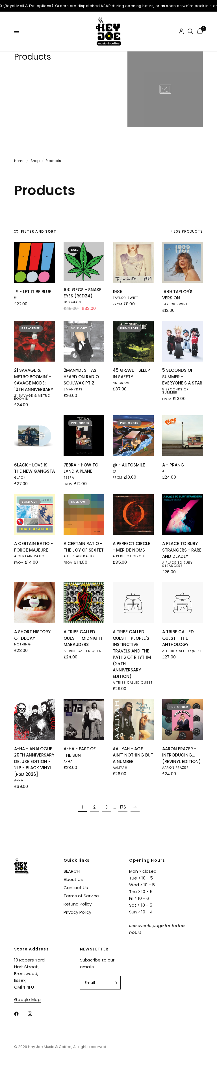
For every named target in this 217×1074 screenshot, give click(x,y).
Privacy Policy (77, 912)
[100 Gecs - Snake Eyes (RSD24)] (84, 261)
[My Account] (181, 31)
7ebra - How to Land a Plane (81, 468)
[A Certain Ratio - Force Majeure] (34, 514)
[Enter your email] (115, 982)
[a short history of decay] (34, 602)
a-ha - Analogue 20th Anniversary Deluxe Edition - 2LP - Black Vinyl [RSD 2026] (34, 761)
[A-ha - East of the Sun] (84, 719)
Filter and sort (38, 231)
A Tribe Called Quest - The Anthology (178, 638)
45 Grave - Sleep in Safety (131, 373)
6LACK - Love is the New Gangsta (34, 468)
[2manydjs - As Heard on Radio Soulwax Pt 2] (84, 341)
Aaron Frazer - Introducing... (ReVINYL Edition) (181, 755)
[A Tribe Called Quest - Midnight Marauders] (84, 602)
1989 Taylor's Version (177, 295)
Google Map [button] (27, 999)
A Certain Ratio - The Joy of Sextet (84, 547)
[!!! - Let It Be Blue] (34, 262)
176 (123, 807)
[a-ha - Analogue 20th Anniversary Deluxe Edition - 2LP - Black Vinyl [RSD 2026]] (34, 719)
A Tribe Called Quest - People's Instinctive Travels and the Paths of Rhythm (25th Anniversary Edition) (132, 654)
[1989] (133, 262)
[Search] (190, 31)
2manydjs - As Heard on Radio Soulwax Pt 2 (81, 376)
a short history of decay (32, 635)
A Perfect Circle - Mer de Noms (131, 547)
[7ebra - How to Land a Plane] (84, 435)
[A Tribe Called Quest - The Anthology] (182, 602)
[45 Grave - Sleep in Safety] (133, 341)
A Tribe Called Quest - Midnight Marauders (83, 638)
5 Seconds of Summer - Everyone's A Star (182, 376)
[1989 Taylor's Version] (182, 262)
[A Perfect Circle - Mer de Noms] (133, 514)
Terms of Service (81, 896)
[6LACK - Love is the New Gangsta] (34, 435)
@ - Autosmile (129, 465)
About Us (73, 879)
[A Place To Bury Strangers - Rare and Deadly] (182, 514)
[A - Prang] (182, 435)
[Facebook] (20, 1014)
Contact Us (76, 888)
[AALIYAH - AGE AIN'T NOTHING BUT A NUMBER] (133, 719)
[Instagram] (34, 1014)
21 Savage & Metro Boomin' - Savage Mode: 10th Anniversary (33, 379)
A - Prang (173, 465)
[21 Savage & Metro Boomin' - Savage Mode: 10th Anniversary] (34, 341)
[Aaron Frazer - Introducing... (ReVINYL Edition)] (182, 719)
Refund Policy (78, 904)
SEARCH (72, 871)
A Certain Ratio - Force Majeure (33, 547)
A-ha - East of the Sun (80, 752)
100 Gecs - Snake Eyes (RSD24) (82, 293)
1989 (118, 292)
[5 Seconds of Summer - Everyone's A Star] (182, 341)
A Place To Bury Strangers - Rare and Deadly (181, 550)
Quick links (77, 860)
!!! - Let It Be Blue (32, 292)
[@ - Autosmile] (133, 435)
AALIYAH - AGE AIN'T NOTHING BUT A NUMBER (133, 755)
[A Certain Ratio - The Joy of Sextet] (84, 514)
